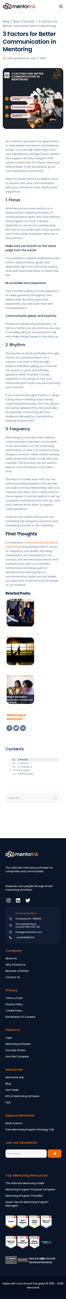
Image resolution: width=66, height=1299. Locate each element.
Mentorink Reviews (36, 1260)
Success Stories (15, 1050)
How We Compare (17, 1056)
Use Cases (12, 1090)
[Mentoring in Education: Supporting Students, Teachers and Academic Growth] (20, 693)
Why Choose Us (15, 965)
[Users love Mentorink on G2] (34, 1245)
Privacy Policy (14, 1004)
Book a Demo (14, 1123)
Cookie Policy (14, 1010)
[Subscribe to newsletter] (54, 1153)
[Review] (46, 1245)
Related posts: (26, 773)
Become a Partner (17, 971)
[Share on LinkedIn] (23, 728)
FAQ (8, 1102)
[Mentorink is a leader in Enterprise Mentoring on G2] (34, 1224)
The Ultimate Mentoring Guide (25, 1183)
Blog (8, 1083)
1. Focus (23, 759)
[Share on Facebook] (9, 728)
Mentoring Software (18, 1044)
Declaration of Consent (21, 1017)
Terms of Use (14, 998)
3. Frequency (25, 766)
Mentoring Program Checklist (24, 1196)
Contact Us (13, 977)
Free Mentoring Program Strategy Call (30, 1129)
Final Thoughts (21, 770)
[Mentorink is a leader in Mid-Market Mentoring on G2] (22, 1224)
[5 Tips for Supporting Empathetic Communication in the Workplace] (20, 616)
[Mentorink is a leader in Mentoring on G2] (11, 1224)
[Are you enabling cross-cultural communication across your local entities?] (20, 654)
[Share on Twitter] (16, 728)
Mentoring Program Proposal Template (30, 1189)
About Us (11, 958)
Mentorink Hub (15, 1077)
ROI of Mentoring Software (22, 1096)
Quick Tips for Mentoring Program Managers (27, 1204)
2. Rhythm (24, 763)
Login (9, 1038)
